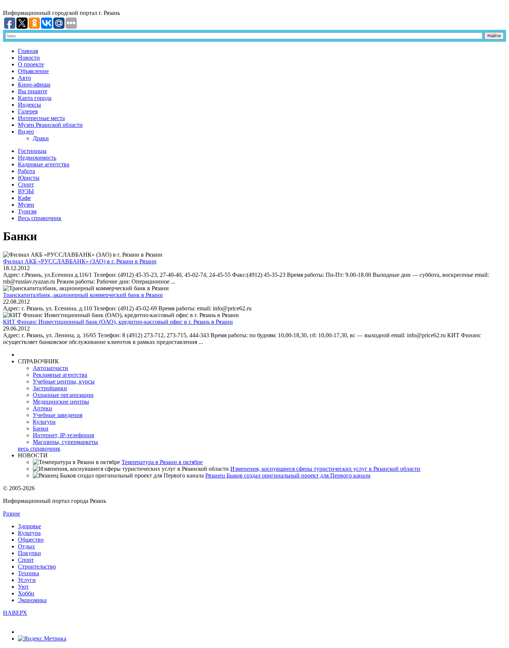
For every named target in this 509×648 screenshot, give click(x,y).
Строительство (37, 566)
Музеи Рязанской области (50, 125)
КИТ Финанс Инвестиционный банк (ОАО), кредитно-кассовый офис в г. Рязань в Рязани (118, 322)
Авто (24, 78)
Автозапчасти (50, 368)
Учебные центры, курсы (64, 381)
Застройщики (50, 388)
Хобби (26, 593)
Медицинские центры (61, 401)
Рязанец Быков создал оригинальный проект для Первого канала (287, 475)
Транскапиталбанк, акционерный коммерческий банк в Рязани (83, 295)
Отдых (26, 546)
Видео (26, 131)
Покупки (29, 553)
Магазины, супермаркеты (65, 442)
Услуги (27, 580)
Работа (26, 171)
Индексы (29, 104)
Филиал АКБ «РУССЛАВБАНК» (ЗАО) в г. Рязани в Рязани (80, 261)
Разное (11, 513)
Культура (44, 422)
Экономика (32, 600)
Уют (23, 586)
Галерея (28, 111)
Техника (28, 573)
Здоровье (29, 526)
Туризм (27, 211)
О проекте (31, 64)
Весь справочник (39, 218)
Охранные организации (63, 395)
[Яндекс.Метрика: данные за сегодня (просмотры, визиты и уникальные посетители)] (42, 638)
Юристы (28, 178)
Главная (28, 51)
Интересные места (41, 118)
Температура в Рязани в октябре (162, 462)
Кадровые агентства (43, 164)
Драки (41, 138)
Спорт (26, 184)
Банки (40, 428)
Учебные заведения (57, 415)
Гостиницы (32, 151)
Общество (31, 539)
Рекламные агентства (60, 375)
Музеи (26, 204)
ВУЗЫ (26, 191)
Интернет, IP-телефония (63, 435)
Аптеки (42, 408)
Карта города (34, 98)
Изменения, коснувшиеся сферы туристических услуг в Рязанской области (325, 469)
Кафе (24, 198)
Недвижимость (37, 157)
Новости (29, 57)
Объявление (33, 71)
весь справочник (39, 448)
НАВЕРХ (15, 613)
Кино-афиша (34, 84)
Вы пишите (32, 91)
